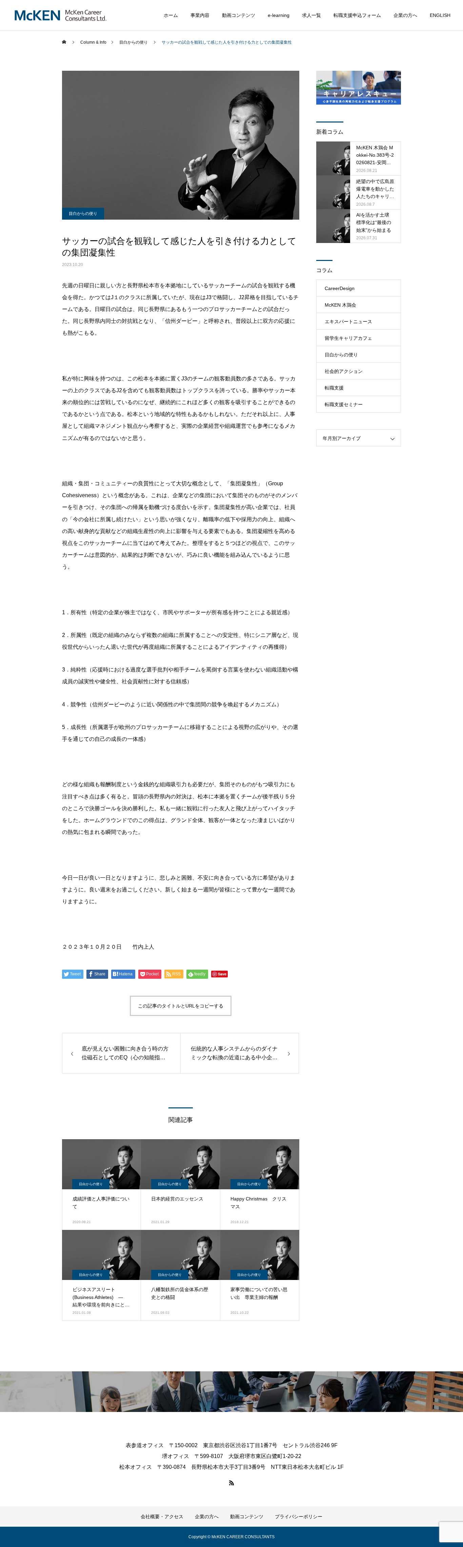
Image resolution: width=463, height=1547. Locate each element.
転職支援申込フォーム (357, 15)
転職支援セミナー (344, 404)
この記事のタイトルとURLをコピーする (180, 1006)
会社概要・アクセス (162, 1516)
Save (222, 973)
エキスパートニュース (348, 321)
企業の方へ (405, 15)
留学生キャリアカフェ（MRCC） (348, 340)
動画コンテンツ (238, 15)
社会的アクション (344, 371)
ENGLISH (440, 15)
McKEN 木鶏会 (340, 305)
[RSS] (231, 1482)
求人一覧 (311, 15)
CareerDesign (340, 288)
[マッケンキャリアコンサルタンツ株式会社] (60, 15)
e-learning (278, 15)
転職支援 (334, 388)
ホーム (171, 15)
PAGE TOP (446, 1493)
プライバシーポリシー (298, 1516)
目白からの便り (83, 213)
